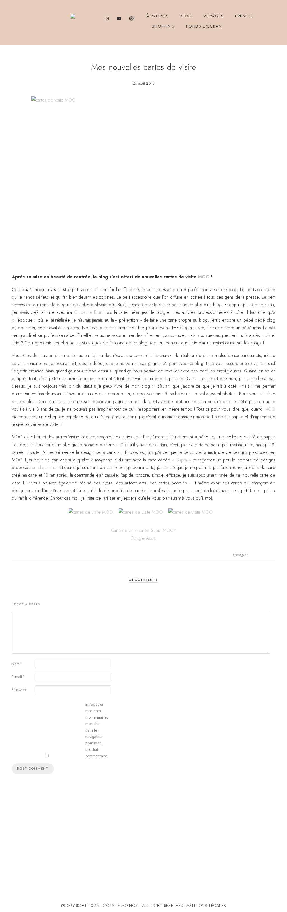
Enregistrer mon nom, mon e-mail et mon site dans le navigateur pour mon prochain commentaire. (96, 730)
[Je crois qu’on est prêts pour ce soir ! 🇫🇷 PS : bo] (167, 870)
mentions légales (206, 905)
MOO (204, 277)
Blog (186, 16)
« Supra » (182, 460)
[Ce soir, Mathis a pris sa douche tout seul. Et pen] (260, 870)
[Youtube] (119, 18)
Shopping (163, 26)
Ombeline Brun (88, 312)
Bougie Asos (143, 538)
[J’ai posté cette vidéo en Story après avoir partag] (26, 870)
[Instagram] (106, 18)
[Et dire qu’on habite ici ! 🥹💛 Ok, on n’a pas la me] (73, 870)
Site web (19, 689)
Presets (244, 16)
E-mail (18, 677)
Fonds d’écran (204, 26)
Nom (17, 664)
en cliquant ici (44, 467)
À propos (157, 16)
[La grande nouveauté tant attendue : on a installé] (213, 870)
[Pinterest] (131, 18)
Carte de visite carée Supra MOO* (143, 530)
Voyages (213, 16)
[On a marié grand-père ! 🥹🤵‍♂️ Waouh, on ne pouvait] (120, 870)
